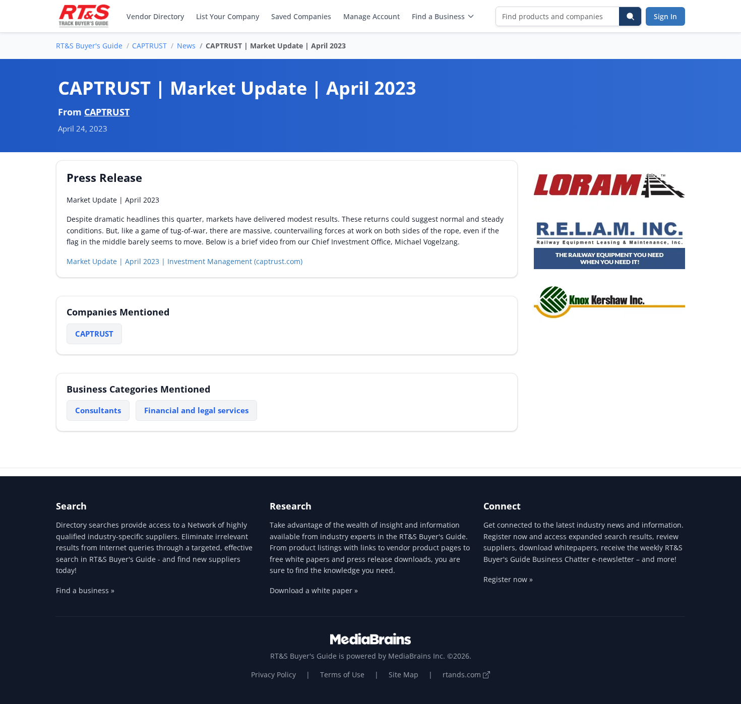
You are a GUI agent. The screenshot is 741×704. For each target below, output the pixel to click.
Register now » (508, 579)
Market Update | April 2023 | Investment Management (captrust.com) (184, 261)
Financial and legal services (196, 410)
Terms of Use (342, 674)
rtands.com (463, 674)
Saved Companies (301, 16)
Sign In (665, 16)
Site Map (403, 674)
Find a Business (438, 16)
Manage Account (371, 16)
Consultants (98, 410)
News (186, 45)
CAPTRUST (149, 45)
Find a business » (85, 590)
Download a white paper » (314, 590)
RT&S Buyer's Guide (89, 45)
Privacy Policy (273, 674)
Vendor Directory (155, 16)
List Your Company (227, 16)
